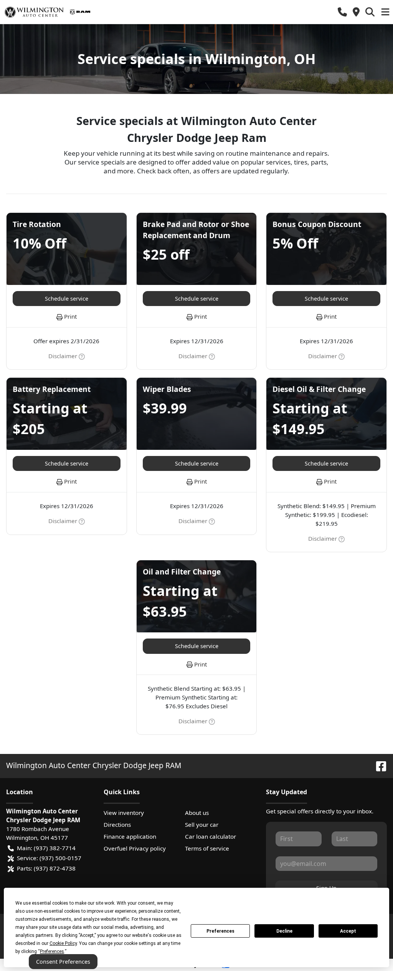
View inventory (124, 812)
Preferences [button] (52, 951)
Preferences (220, 931)
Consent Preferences (63, 961)
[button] (342, 12)
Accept (348, 931)
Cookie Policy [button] (63, 943)
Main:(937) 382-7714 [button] (46, 848)
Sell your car (201, 824)
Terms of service (207, 848)
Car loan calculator (210, 836)
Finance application (130, 836)
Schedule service (66, 298)
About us (197, 812)
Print (70, 316)
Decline (284, 931)
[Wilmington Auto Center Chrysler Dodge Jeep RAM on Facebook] (378, 765)
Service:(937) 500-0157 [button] (49, 858)
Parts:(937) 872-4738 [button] (46, 868)
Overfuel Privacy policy (135, 848)
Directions (117, 824)
